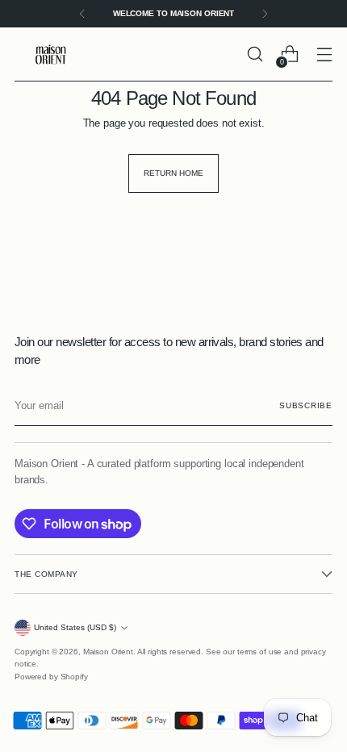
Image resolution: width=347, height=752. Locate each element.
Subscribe (305, 405)
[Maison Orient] (51, 54)
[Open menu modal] (324, 54)
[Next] (264, 13)
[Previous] (82, 13)
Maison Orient (108, 651)
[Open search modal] (254, 54)
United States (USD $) (75, 627)
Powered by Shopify (51, 676)
